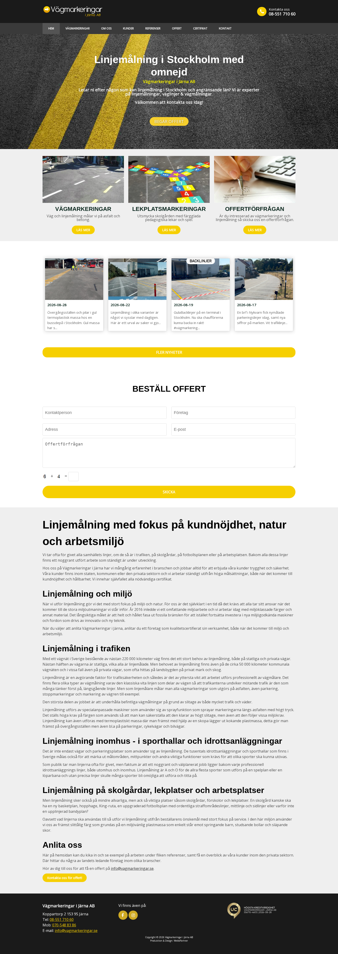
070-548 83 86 (64, 925)
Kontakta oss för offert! (64, 878)
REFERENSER (152, 28)
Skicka (169, 491)
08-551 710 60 (282, 13)
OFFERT (177, 28)
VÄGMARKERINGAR (78, 28)
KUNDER (128, 28)
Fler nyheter (169, 352)
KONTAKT (225, 28)
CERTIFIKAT (200, 28)
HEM (51, 28)
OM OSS (106, 28)
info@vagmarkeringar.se (132, 868)
